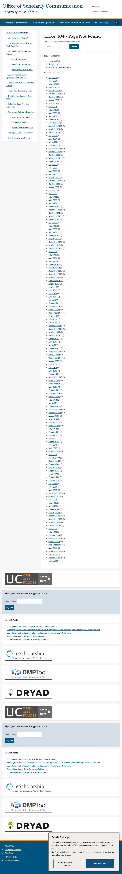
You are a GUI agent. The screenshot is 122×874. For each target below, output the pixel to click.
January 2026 (54, 90)
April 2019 (52, 297)
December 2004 (55, 516)
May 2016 (52, 368)
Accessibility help (12, 860)
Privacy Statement (62, 852)
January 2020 (54, 268)
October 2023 (54, 155)
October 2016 (54, 355)
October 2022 (54, 184)
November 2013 (55, 413)
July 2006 (52, 484)
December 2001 (55, 558)
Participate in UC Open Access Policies (18, 52)
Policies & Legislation (57, 67)
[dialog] (84, 852)
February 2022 (54, 206)
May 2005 (52, 503)
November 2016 (55, 351)
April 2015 (52, 387)
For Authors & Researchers (14, 23)
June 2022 (52, 194)
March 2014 (53, 403)
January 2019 (54, 306)
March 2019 (53, 300)
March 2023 (53, 174)
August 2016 (53, 361)
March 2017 (53, 345)
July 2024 (52, 136)
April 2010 (52, 448)
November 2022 (55, 181)
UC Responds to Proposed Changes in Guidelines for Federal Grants (32, 627)
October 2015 (54, 380)
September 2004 (55, 525)
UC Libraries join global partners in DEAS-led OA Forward (28, 639)
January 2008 (54, 467)
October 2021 (54, 213)
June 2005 (52, 500)
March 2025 (53, 116)
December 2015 (55, 377)
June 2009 (52, 455)
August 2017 (53, 339)
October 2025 (54, 97)
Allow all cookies (100, 864)
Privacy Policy (11, 857)
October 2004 (54, 522)
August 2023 (53, 161)
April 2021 (52, 229)
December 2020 (55, 242)
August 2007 (53, 471)
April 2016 (52, 371)
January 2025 (54, 123)
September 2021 (55, 216)
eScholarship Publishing (20, 122)
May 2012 (52, 429)
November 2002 (55, 551)
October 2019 (54, 277)
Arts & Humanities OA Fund (22, 117)
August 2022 (53, 187)
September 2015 (55, 384)
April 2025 (52, 113)
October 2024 (54, 129)
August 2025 (53, 100)
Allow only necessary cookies (67, 864)
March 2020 (53, 261)
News (50, 64)
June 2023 (52, 168)
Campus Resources (100, 12)
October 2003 (54, 542)
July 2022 (52, 190)
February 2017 (54, 348)
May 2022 (52, 197)
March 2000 (53, 561)
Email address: (11, 601)
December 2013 (55, 409)
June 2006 (52, 487)
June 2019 (52, 290)
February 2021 (54, 235)
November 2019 (55, 274)
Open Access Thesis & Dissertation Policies (20, 84)
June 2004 (52, 529)
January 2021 (54, 239)
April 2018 (52, 322)
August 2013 (53, 416)
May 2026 (52, 84)
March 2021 (53, 232)
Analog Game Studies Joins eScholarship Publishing (26, 636)
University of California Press (22, 128)
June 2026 (52, 81)
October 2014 (54, 397)
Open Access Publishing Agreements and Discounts (16, 76)
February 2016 (54, 374)
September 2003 (55, 545)
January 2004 (54, 535)
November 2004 (55, 519)
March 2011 (53, 438)
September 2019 (55, 281)
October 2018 (54, 309)
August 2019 (53, 284)
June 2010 (52, 445)
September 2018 (55, 313)
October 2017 (54, 332)
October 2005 (54, 496)
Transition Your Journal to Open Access (19, 97)
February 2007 (54, 477)
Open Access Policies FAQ (21, 64)
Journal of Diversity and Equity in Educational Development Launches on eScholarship (39, 633)
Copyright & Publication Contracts (20, 133)
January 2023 (54, 177)
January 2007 (54, 480)
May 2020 (52, 255)
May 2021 (52, 226)
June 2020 (52, 252)
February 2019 (54, 303)
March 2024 (53, 142)
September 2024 (55, 132)
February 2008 (54, 464)
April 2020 (52, 258)
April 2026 (52, 87)
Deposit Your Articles (19, 59)
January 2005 (54, 512)
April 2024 (52, 139)
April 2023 (52, 171)
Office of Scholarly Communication (42, 6)
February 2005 (54, 509)
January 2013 (54, 422)
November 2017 (55, 329)
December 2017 (55, 326)
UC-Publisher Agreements (43, 23)
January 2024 (54, 145)
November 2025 (55, 94)
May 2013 (52, 419)
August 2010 (53, 442)
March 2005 (53, 506)
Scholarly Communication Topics (75, 23)
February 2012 (54, 432)
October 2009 (54, 451)
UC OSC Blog (101, 23)
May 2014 (52, 400)
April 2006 (52, 490)
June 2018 (52, 319)
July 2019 (52, 287)
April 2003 (52, 548)
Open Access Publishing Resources (21, 112)
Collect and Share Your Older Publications (18, 105)
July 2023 (52, 165)
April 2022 (52, 200)
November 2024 (55, 126)
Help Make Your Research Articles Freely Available (19, 44)
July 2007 (52, 474)
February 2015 (54, 390)
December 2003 (55, 538)
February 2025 (54, 119)
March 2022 (53, 203)
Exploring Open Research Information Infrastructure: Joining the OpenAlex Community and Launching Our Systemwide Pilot (53, 630)
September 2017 (55, 335)
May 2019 (52, 293)
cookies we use (101, 852)
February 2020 (54, 264)
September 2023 (55, 158)
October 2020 (54, 245)
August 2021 (53, 219)
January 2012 (54, 435)
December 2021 (55, 210)
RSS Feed (9, 853)
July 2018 (52, 316)
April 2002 (52, 554)
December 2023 (55, 148)
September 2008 (55, 461)
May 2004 (52, 532)
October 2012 (54, 425)
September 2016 (55, 358)
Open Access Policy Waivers (22, 70)
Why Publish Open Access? (18, 38)
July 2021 (52, 222)
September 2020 (55, 248)
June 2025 (52, 107)
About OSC (96, 7)
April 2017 (52, 342)
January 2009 (54, 458)
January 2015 (54, 393)
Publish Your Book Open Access (20, 91)
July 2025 (52, 103)
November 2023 (55, 152)
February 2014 (54, 406)
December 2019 (55, 271)
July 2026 (52, 78)
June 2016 (52, 364)
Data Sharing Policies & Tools (19, 138)
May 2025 (52, 110)
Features (52, 61)
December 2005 (55, 493)
